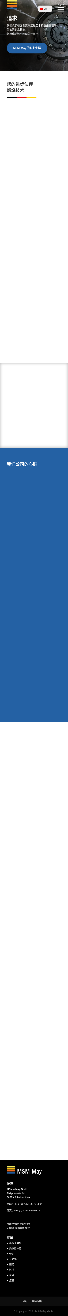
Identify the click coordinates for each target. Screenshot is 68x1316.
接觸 (11, 1280)
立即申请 (18, 1088)
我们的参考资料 (23, 301)
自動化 (13, 1259)
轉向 (11, 1253)
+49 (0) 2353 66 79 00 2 (28, 1204)
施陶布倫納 (15, 1243)
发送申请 (22, 750)
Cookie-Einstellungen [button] (18, 1227)
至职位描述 (26, 905)
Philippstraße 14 (16, 1193)
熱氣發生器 (15, 1248)
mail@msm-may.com (18, 1223)
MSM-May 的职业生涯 (27, 48)
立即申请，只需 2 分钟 (33, 1006)
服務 (11, 1264)
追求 (11, 1269)
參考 (11, 1275)
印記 (24, 1301)
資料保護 (37, 1301)
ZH (45, 8)
